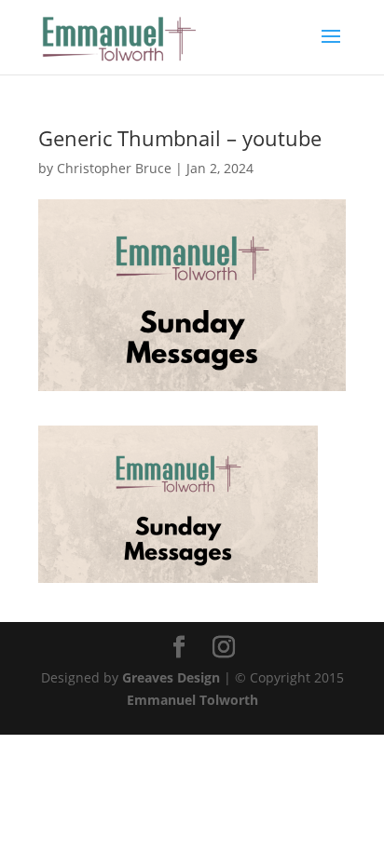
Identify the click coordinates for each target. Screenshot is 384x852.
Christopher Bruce (114, 168)
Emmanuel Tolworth (192, 700)
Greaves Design (171, 677)
